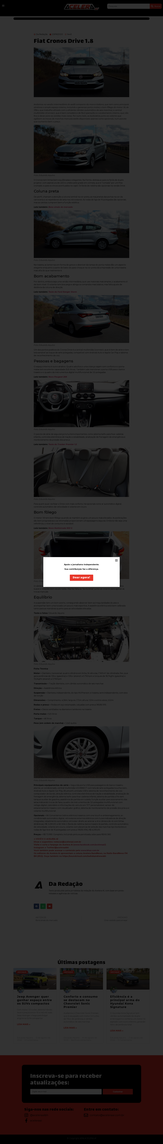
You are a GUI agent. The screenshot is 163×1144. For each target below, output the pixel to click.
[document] (81, 572)
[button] (116, 560)
